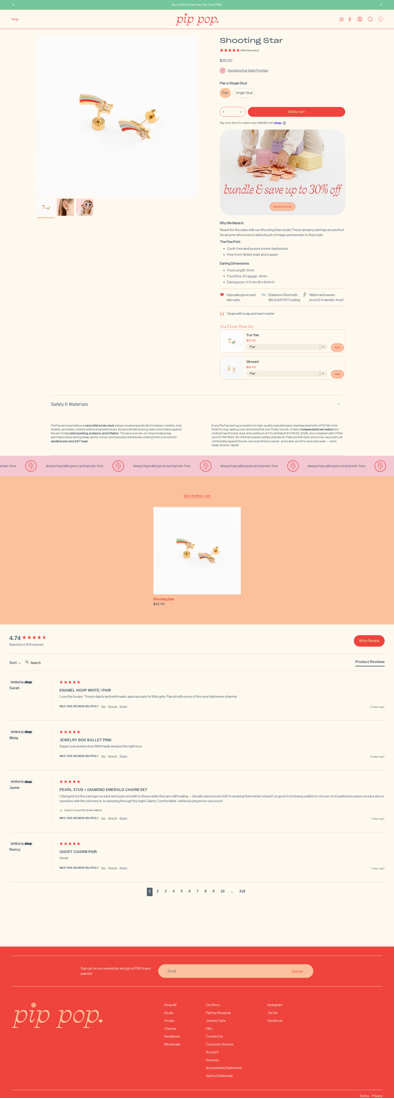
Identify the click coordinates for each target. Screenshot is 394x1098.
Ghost (252, 362)
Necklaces (172, 1036)
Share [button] (123, 706)
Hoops (169, 1021)
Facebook (275, 1021)
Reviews (212, 1060)
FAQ (209, 1028)
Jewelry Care (216, 1021)
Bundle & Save (282, 206)
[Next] (380, 5)
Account (212, 1052)
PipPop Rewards (218, 1013)
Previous (37, 116)
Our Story (213, 1005)
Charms (170, 1028)
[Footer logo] (57, 1015)
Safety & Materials (69, 404)
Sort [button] (13, 663)
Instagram (275, 1005)
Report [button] (112, 706)
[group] (33, 638)
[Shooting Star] (197, 550)
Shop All (170, 1005)
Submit (297, 971)
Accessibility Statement (224, 1068)
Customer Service (219, 1044)
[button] (282, 50)
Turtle (252, 335)
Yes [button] (103, 706)
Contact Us (214, 1036)
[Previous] (13, 5)
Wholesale (172, 1044)
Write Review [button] (369, 641)
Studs (168, 1013)
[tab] (370, 662)
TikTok (272, 1013)
